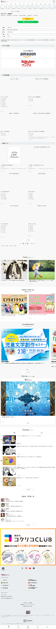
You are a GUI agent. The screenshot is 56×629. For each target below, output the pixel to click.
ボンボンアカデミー (4, 592)
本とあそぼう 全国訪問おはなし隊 (6, 598)
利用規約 (30, 602)
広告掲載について (23, 604)
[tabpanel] (28, 401)
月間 (41, 432)
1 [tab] (27, 369)
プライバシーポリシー (31, 604)
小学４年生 (2, 245)
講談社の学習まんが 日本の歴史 (6, 596)
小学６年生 (11, 245)
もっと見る (28, 489)
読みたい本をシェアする (29, 21)
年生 (32, 4)
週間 (14, 432)
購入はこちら (28, 18)
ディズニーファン (4, 594)
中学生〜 (15, 245)
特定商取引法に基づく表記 (27, 606)
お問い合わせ (25, 602)
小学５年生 (7, 245)
